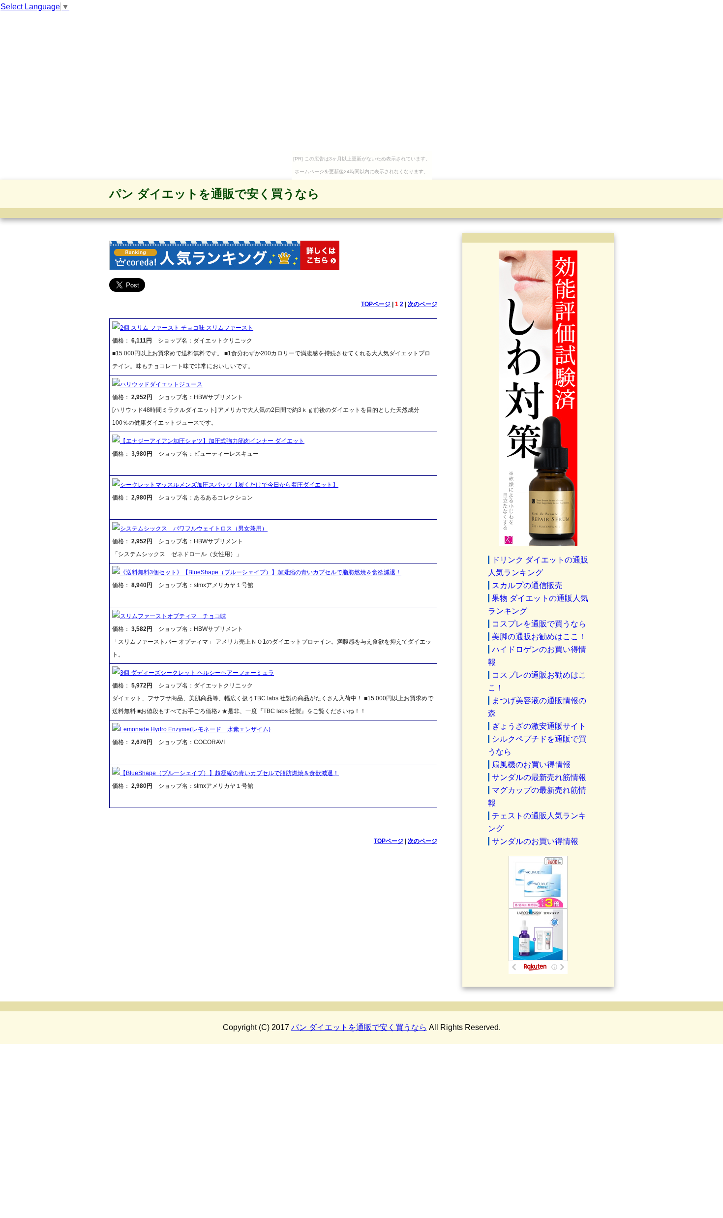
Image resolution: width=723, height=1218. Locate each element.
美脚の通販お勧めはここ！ (539, 636)
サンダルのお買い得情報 (535, 841)
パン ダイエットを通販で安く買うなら (214, 193)
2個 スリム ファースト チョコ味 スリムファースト (186, 327)
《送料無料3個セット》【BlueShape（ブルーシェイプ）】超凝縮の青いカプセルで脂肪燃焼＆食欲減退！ (260, 572)
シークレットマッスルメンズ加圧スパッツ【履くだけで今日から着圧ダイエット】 (229, 484)
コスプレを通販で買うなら (539, 624)
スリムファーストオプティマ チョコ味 (173, 616)
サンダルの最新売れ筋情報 (539, 777)
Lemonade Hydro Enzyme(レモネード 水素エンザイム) (195, 729)
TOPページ (376, 304)
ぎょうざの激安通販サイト (539, 726)
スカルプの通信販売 (527, 585)
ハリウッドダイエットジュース (161, 384)
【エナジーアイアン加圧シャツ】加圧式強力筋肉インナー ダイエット (212, 440)
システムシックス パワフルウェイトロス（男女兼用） (194, 528)
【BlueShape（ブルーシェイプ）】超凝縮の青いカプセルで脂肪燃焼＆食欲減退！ (229, 773)
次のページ (422, 304)
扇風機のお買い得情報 (531, 764)
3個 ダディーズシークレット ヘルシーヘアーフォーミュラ (197, 672)
